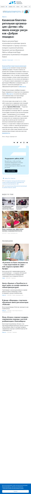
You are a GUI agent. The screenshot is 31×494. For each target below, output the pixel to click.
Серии (3, 278)
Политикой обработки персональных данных (13, 488)
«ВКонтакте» (22, 86)
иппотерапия (8, 180)
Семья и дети (10, 60)
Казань (6, 178)
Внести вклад (11, 171)
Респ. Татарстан (11, 178)
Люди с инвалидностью (13, 233)
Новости (4, 16)
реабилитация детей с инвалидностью (15, 182)
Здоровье (4, 60)
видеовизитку (6, 133)
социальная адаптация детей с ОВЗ (10, 183)
